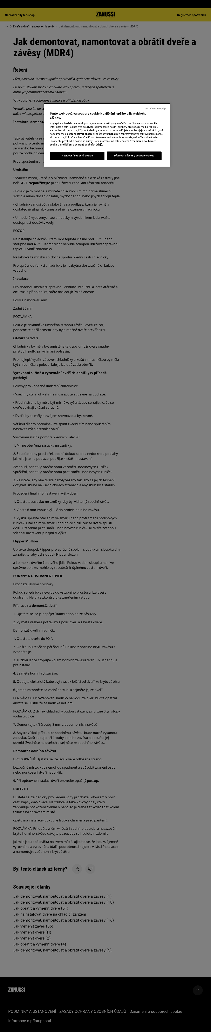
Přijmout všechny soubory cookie (134, 155)
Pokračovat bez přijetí (156, 108)
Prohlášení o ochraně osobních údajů (81, 144)
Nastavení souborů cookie (77, 155)
